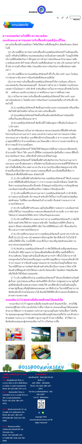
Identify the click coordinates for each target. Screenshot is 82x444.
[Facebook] (39, 413)
